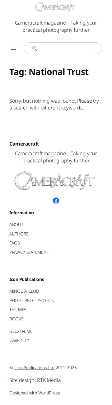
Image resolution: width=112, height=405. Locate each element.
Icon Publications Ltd (34, 367)
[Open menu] (13, 48)
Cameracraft (24, 143)
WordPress (49, 393)
